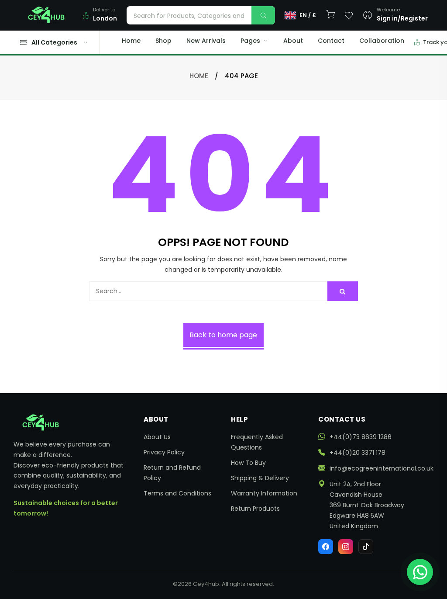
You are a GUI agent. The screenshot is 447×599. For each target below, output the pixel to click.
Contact (331, 40)
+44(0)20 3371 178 (357, 452)
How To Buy (248, 462)
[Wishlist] (349, 15)
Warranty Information (264, 493)
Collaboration (381, 40)
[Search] (263, 15)
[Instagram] (345, 546)
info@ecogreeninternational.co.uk (381, 468)
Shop (163, 40)
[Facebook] (325, 546)
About (293, 40)
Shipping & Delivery (260, 478)
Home (131, 40)
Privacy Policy (164, 452)
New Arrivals (206, 40)
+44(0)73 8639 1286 (361, 437)
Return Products (255, 508)
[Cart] (330, 14)
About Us (157, 437)
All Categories (54, 42)
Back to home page (223, 335)
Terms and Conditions (177, 493)
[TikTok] (365, 546)
